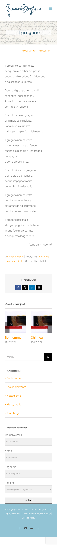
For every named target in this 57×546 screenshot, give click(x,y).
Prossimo (44, 50)
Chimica (37, 337)
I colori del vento (16, 387)
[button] (7, 327)
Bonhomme (13, 337)
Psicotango (13, 413)
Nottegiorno (14, 395)
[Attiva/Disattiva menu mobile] (50, 8)
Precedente (28, 50)
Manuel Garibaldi (43, 513)
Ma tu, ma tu (14, 404)
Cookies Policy (28, 518)
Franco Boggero (15, 256)
